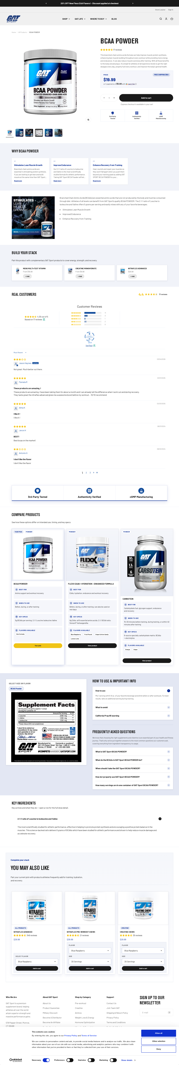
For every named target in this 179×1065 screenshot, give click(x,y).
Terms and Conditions (116, 1022)
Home (14, 32)
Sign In (170, 10)
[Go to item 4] (39, 133)
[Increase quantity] (114, 97)
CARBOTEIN (128, 599)
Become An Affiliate (51, 1022)
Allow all (158, 1033)
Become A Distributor (52, 1017)
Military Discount (50, 1013)
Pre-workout (80, 1003)
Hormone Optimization (85, 1022)
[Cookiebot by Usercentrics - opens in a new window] (15, 1060)
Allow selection (158, 1041)
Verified (89, 345)
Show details (126, 1060)
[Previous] (46, 3)
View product (92, 646)
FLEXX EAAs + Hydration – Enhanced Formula (91, 583)
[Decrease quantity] (104, 97)
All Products (22, 32)
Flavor (72, 945)
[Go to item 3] (29, 133)
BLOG (114, 19)
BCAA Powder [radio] (16, 688)
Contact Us (111, 1003)
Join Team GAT (113, 1008)
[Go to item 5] (49, 133)
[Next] (132, 3)
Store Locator (160, 10)
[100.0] (89, 336)
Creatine (79, 1008)
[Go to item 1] (10, 133)
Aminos (78, 1013)
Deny (158, 1049)
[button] (106, 49)
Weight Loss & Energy (84, 1017)
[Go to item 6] (58, 133)
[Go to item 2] (19, 133)
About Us (47, 1003)
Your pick (38, 646)
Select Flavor (22, 956)
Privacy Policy (113, 1017)
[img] (20, 359)
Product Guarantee (51, 1008)
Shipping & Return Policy (117, 1013)
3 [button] (90, 472)
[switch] (69, 1060)
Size (70, 956)
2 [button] (86, 472)
